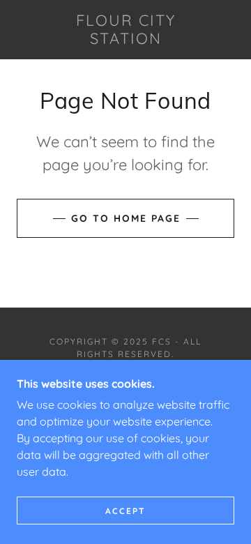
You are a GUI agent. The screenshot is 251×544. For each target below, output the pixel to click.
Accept (125, 511)
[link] (125, 29)
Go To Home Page (126, 218)
